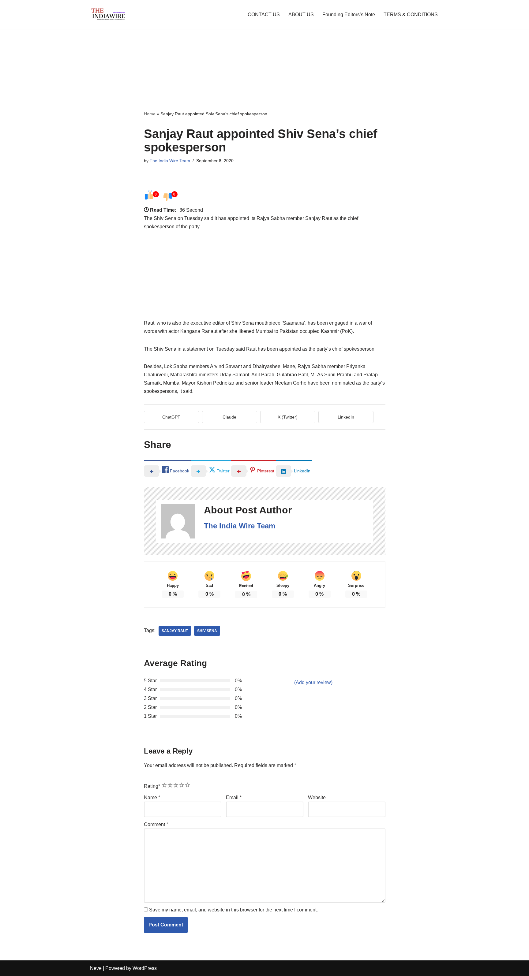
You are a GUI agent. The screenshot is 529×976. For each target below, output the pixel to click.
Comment (156, 824)
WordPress (145, 968)
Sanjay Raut (175, 631)
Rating (152, 786)
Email (234, 797)
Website (317, 797)
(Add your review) (313, 682)
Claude (229, 417)
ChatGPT (171, 417)
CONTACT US (264, 14)
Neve (96, 968)
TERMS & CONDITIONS (411, 14)
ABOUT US (301, 14)
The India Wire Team (170, 160)
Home (150, 113)
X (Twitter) (288, 417)
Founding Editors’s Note (348, 14)
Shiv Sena (207, 631)
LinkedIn (346, 417)
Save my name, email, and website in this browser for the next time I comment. (233, 909)
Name (152, 797)
